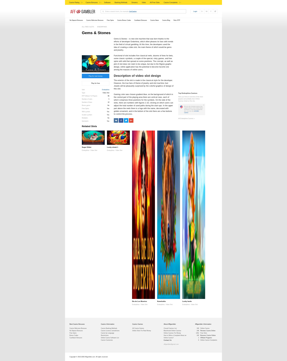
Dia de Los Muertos (139, 301)
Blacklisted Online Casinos (172, 330)
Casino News (154, 20)
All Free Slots (155, 2)
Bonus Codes (74, 335)
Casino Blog (166, 20)
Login (195, 11)
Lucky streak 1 (112, 147)
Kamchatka (161, 301)
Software (107, 2)
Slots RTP (176, 20)
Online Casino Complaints (208, 340)
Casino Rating (74, 2)
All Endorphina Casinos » (186, 118)
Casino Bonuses (92, 2)
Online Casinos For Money (172, 333)
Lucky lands (187, 301)
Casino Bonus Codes (124, 20)
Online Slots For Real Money (141, 330)
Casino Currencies (107, 340)
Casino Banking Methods (109, 328)
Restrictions (105, 335)
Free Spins (110, 20)
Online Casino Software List (110, 338)
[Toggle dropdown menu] (82, 2)
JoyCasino (133, 11)
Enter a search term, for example (121, 11)
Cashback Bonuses (140, 20)
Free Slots (203, 333)
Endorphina (105, 89)
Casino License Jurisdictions (110, 330)
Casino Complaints (171, 2)
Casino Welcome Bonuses (94, 20)
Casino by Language (107, 333)
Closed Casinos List (170, 328)
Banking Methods (121, 2)
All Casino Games (138, 328)
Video (144, 2)
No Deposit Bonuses (76, 20)
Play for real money (95, 76)
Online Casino (204, 328)
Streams (134, 2)
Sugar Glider (86, 147)
